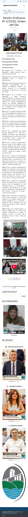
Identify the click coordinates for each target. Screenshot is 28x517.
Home (3, 515)
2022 (9, 10)
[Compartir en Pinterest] (16, 279)
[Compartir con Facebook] (14, 279)
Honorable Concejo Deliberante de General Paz (12, 512)
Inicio (4, 10)
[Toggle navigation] (4, 1)
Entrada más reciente (9, 286)
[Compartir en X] (11, 279)
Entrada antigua (20, 286)
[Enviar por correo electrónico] (9, 279)
